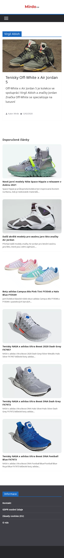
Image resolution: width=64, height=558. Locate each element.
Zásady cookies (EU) (13, 516)
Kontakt (6, 503)
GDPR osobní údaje (12, 509)
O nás (5, 522)
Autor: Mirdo (13, 113)
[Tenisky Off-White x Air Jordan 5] (32, 55)
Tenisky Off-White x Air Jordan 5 (32, 79)
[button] (6, 18)
